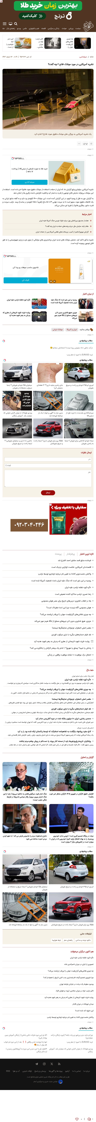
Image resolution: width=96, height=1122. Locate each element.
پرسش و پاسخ (40, 1071)
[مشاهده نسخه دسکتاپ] (10, 24)
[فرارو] (88, 26)
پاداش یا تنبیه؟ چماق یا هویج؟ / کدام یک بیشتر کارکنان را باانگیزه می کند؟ (60, 648)
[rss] (59, 1063)
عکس (25, 28)
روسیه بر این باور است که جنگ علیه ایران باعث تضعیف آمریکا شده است (64, 301)
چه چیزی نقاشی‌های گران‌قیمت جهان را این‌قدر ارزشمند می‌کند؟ (69, 43)
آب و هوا (16, 1071)
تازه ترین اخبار (87, 554)
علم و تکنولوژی (34, 28)
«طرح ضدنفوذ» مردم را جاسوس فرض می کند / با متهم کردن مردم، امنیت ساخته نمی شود (25, 838)
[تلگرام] (36, 1063)
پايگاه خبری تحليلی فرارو (43, 1077)
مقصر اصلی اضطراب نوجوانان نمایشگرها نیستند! (71, 628)
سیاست (78, 28)
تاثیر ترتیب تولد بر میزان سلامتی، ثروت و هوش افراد (39, 43)
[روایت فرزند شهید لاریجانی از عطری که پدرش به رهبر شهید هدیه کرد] (39, 316)
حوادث (64, 28)
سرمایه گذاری (29, 182)
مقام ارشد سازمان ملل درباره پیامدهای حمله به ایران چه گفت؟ (66, 226)
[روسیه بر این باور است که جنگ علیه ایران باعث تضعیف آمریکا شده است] (86, 304)
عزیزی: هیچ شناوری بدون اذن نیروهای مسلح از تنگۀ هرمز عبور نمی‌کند (65, 315)
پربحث (58, 554)
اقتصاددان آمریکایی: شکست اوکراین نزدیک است (71, 567)
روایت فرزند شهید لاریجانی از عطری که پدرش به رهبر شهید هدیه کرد (16, 314)
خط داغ (90, 670)
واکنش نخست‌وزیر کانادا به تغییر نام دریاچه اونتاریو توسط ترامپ (64, 574)
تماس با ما (76, 1071)
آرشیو (67, 1071)
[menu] (4, 24)
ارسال (48, 492)
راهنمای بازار (10, 28)
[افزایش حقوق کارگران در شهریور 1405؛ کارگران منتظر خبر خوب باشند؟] (71, 776)
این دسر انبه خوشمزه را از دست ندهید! (9, 43)
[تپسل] (12, 158)
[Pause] (51, 281)
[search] (15, 23)
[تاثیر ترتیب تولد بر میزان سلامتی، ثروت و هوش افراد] (52, 43)
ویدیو (19, 28)
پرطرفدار (71, 554)
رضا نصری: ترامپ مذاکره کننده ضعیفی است (73, 594)
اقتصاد (43, 28)
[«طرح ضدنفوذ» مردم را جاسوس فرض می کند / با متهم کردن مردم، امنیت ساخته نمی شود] (24, 818)
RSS (8, 1071)
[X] (51, 1063)
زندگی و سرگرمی (54, 28)
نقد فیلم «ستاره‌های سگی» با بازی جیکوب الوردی (71, 634)
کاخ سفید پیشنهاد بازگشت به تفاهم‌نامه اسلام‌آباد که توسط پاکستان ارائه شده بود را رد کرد (54, 731)
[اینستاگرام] (44, 1063)
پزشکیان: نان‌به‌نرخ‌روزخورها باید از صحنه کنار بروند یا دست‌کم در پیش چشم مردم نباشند (55, 741)
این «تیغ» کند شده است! (84, 1010)
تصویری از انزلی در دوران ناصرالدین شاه (79, 964)
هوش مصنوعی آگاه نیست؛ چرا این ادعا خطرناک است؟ (68, 607)
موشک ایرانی (58, 329)
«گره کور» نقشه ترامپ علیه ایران (18, 300)
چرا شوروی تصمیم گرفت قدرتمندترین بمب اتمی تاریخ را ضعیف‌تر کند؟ (68, 977)
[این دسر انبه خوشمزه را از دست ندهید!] (23, 43)
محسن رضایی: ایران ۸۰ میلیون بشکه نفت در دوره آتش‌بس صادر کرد (63, 718)
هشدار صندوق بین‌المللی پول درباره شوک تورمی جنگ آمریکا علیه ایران (63, 220)
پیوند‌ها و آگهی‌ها (55, 1071)
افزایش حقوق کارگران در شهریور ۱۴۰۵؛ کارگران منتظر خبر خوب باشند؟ (71, 796)
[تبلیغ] (48, 10)
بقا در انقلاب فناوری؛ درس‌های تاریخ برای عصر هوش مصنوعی (66, 601)
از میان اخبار (88, 294)
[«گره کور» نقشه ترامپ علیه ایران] (39, 304)
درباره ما (86, 1071)
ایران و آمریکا (72, 329)
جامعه (2, 28)
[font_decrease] (79, 143)
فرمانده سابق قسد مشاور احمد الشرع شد (74, 560)
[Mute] (54, 281)
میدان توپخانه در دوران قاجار (83, 1004)
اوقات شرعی (27, 1071)
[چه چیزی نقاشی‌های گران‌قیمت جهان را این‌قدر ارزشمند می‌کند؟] (82, 43)
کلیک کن (25, 280)
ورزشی (71, 28)
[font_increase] (91, 143)
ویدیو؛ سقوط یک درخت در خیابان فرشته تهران (77, 984)
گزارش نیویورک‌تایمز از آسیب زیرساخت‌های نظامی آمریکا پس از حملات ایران (62, 232)
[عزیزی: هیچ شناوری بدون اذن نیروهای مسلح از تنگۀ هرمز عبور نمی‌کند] (86, 316)
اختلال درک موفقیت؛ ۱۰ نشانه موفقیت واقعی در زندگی (69, 655)
